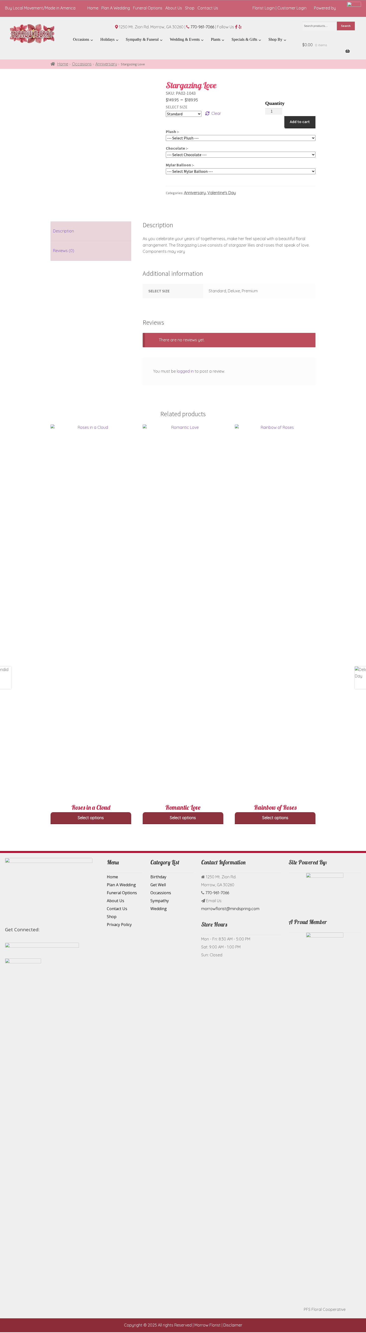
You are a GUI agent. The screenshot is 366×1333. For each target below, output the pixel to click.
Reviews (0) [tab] (63, 250)
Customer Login (291, 7)
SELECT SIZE (176, 106)
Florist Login (263, 7)
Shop (189, 7)
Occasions (82, 63)
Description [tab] (63, 230)
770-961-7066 (202, 26)
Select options (91, 817)
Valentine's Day (221, 192)
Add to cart (300, 121)
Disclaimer (232, 1325)
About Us (173, 7)
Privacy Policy (119, 924)
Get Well (158, 885)
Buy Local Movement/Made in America (40, 7)
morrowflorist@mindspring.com (230, 908)
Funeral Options (147, 7)
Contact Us (207, 7)
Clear (216, 113)
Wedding (158, 908)
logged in (185, 371)
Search (346, 26)
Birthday (158, 877)
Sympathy (159, 900)
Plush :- (172, 131)
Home (92, 7)
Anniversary (106, 63)
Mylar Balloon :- (180, 164)
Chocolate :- (177, 148)
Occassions (160, 892)
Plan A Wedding (115, 7)
